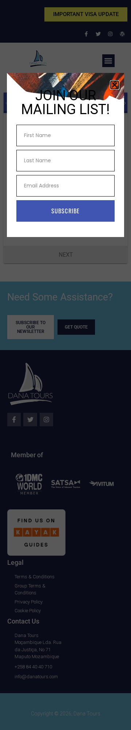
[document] (65, 365)
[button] (114, 85)
